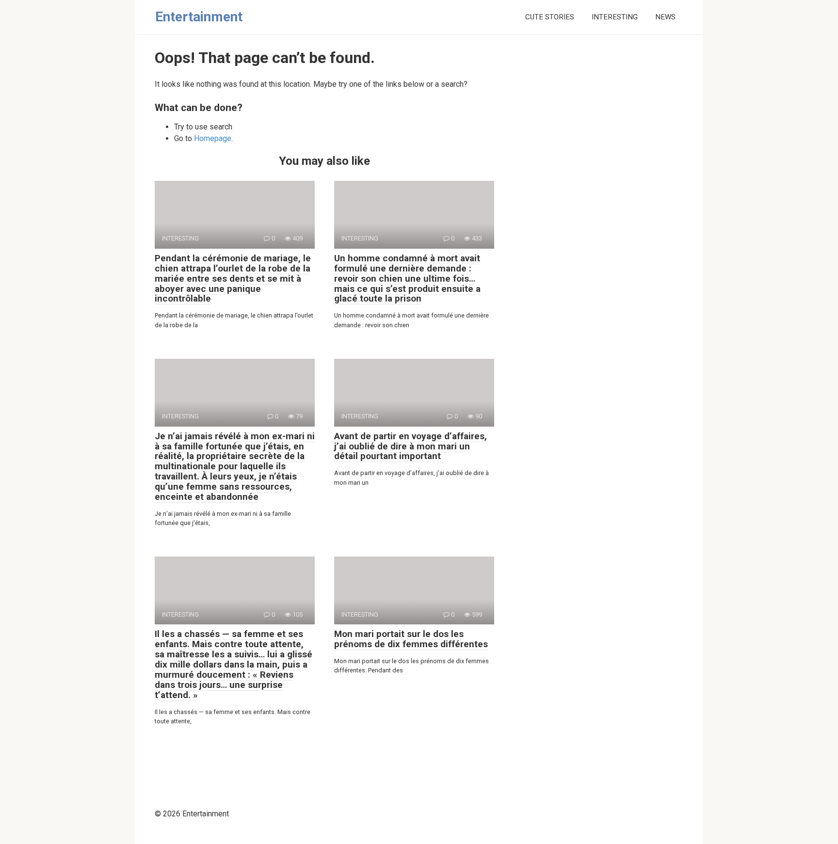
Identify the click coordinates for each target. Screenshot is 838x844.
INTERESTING (615, 17)
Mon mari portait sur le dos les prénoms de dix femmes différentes (411, 639)
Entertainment (198, 17)
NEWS (665, 17)
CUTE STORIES (549, 17)
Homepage (212, 138)
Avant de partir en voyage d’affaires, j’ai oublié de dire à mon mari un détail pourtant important (410, 446)
